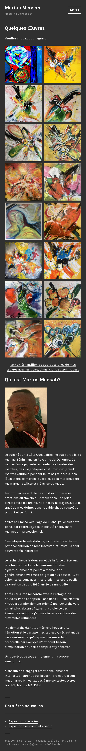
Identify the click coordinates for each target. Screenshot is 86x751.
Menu (74, 10)
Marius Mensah (22, 8)
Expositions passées (23, 721)
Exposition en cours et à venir (30, 726)
